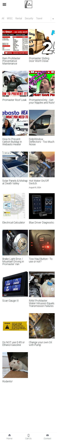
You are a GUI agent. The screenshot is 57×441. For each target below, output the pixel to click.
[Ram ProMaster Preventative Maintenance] (15, 42)
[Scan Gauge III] (15, 284)
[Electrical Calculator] (15, 206)
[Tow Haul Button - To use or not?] (42, 243)
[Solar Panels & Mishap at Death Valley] (15, 164)
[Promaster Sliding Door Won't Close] (42, 42)
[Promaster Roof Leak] (15, 84)
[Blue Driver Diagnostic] (42, 206)
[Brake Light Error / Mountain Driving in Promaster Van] (15, 243)
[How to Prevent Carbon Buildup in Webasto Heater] (15, 123)
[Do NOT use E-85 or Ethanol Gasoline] (15, 326)
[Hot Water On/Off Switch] (42, 164)
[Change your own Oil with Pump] (42, 326)
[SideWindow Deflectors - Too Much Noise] (42, 123)
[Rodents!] (15, 365)
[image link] (28, 4)
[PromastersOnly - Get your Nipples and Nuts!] (42, 84)
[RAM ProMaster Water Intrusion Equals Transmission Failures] (42, 284)
